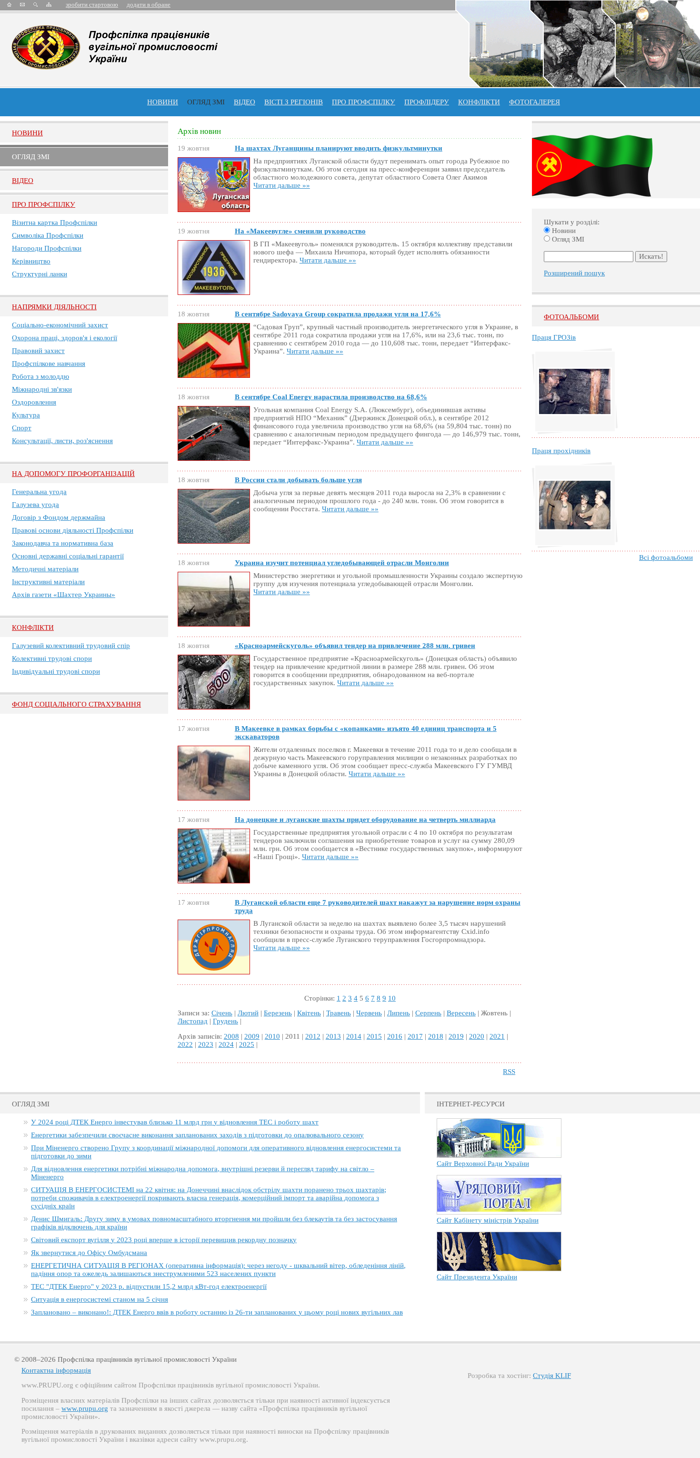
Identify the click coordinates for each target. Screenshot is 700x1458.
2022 (185, 1044)
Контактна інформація (56, 1370)
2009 (252, 1036)
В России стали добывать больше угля (298, 480)
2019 (456, 1036)
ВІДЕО (244, 102)
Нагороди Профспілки (46, 248)
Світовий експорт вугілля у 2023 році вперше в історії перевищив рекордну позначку (164, 1240)
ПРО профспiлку (363, 102)
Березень (278, 1013)
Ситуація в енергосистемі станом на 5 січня (99, 1299)
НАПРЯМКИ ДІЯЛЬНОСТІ (54, 307)
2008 (231, 1036)
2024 (226, 1044)
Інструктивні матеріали (48, 582)
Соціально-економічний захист (60, 325)
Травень (338, 1013)
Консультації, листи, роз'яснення (62, 441)
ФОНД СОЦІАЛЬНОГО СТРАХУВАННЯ (76, 704)
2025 (246, 1044)
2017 (415, 1036)
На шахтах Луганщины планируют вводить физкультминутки (338, 148)
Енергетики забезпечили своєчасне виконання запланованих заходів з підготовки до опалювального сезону (197, 1135)
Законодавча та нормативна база (62, 543)
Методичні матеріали (45, 569)
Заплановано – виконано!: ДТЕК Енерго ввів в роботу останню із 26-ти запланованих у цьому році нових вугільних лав (217, 1312)
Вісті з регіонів (293, 102)
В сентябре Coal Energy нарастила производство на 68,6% (331, 397)
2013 (333, 1036)
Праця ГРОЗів (554, 337)
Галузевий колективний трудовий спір (71, 645)
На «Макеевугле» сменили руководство (300, 231)
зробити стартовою (92, 4)
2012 (312, 1036)
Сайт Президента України (477, 1277)
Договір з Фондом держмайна (58, 517)
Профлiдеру (426, 102)
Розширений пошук (574, 273)
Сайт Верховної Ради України (483, 1163)
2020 (476, 1036)
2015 (374, 1036)
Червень (369, 1013)
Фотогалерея (534, 102)
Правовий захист (38, 350)
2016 (394, 1036)
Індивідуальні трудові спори (56, 671)
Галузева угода (35, 504)
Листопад (193, 1021)
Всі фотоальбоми (666, 557)
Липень (398, 1013)
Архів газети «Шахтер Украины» (63, 594)
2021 (497, 1036)
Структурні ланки (39, 274)
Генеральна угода (39, 492)
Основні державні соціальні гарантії (68, 556)
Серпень (428, 1013)
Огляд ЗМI (31, 157)
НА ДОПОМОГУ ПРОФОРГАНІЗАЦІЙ (73, 473)
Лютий (248, 1013)
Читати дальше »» (281, 185)
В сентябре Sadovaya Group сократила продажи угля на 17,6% (338, 314)
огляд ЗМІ (206, 102)
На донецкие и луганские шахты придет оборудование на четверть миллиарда (365, 819)
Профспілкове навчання (48, 363)
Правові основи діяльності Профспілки (72, 530)
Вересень (461, 1013)
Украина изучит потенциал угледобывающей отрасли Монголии (342, 563)
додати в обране (148, 4)
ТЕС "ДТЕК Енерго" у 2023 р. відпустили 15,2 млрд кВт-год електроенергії (149, 1286)
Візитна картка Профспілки (54, 222)
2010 (272, 1036)
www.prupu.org (84, 1408)
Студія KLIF (552, 1375)
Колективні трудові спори (52, 658)
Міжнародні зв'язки (42, 389)
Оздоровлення (34, 402)
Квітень (309, 1013)
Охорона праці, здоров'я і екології (64, 338)
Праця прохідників (561, 451)
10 (392, 998)
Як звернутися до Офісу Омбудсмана (89, 1252)
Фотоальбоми (571, 317)
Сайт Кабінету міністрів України (488, 1220)
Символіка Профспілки (47, 235)
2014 (353, 1036)
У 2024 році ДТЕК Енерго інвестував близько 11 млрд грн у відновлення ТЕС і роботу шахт (175, 1122)
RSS (509, 1071)
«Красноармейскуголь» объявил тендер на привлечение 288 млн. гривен (355, 645)
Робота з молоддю (40, 376)
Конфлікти (33, 627)
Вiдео (22, 180)
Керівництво (31, 261)
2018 (435, 1036)
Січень (221, 1013)
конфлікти (479, 102)
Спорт (21, 428)
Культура (26, 415)
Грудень (225, 1021)
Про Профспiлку (43, 204)
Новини (162, 102)
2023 (205, 1044)
